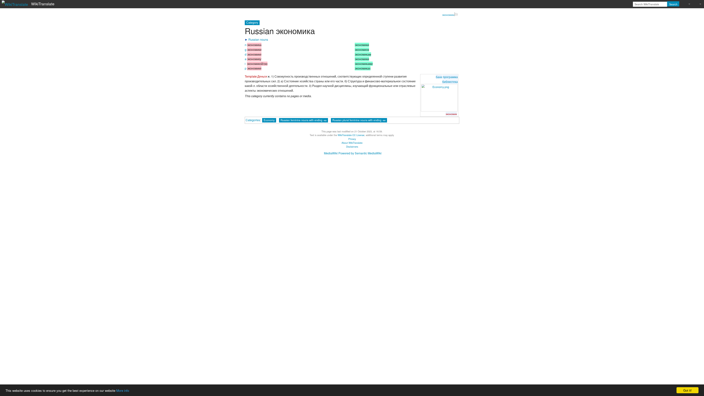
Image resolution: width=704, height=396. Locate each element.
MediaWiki (331, 153)
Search (673, 4)
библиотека (450, 82)
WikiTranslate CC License (351, 135)
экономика (448, 15)
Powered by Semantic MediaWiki (360, 153)
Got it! (687, 390)
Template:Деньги (256, 76)
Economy (269, 120)
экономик (451, 114)
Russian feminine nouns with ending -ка (303, 120)
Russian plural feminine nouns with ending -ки (359, 120)
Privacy (352, 139)
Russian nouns (258, 40)
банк (439, 77)
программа (450, 77)
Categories (253, 120)
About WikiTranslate (352, 143)
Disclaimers (352, 146)
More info (122, 390)
